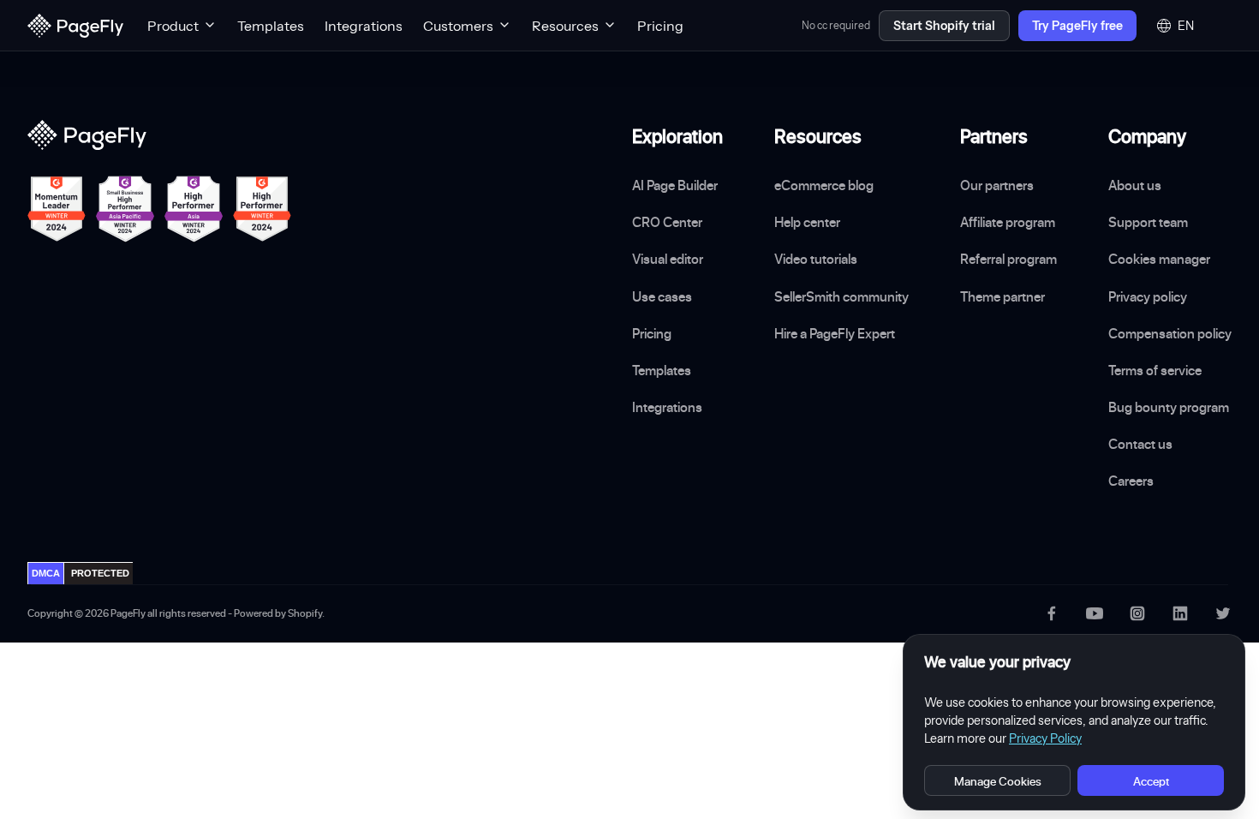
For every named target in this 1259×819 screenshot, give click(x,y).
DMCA (46, 573)
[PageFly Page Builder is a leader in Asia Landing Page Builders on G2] (193, 209)
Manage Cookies (997, 781)
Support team (1148, 221)
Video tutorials (815, 258)
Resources (565, 25)
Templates (270, 25)
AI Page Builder (675, 185)
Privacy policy (1147, 296)
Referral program (1008, 258)
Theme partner (1002, 296)
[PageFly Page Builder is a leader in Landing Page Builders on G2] (56, 209)
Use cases (662, 296)
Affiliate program (1007, 221)
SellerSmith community (841, 296)
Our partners (997, 185)
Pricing (660, 25)
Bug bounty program (1168, 407)
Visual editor (667, 258)
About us (1134, 185)
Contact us (1140, 443)
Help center (807, 221)
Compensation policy (1170, 333)
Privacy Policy (1045, 738)
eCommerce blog (824, 185)
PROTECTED (100, 573)
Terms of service (1155, 370)
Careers (1131, 480)
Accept (1151, 781)
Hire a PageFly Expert (834, 333)
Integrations (364, 25)
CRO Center (667, 221)
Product (173, 25)
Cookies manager (1159, 258)
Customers (458, 25)
